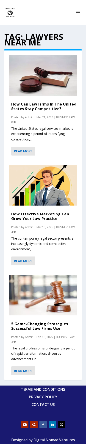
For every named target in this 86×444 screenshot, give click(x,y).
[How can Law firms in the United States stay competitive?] (43, 75)
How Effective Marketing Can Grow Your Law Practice (40, 216)
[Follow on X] (61, 424)
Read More (23, 151)
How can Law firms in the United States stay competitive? (44, 106)
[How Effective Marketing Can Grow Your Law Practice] (43, 185)
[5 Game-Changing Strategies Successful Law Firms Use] (43, 295)
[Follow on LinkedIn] (52, 424)
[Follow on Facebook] (43, 424)
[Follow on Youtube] (24, 424)
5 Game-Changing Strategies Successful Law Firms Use (39, 326)
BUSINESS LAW (65, 117)
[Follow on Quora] (34, 424)
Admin (29, 117)
